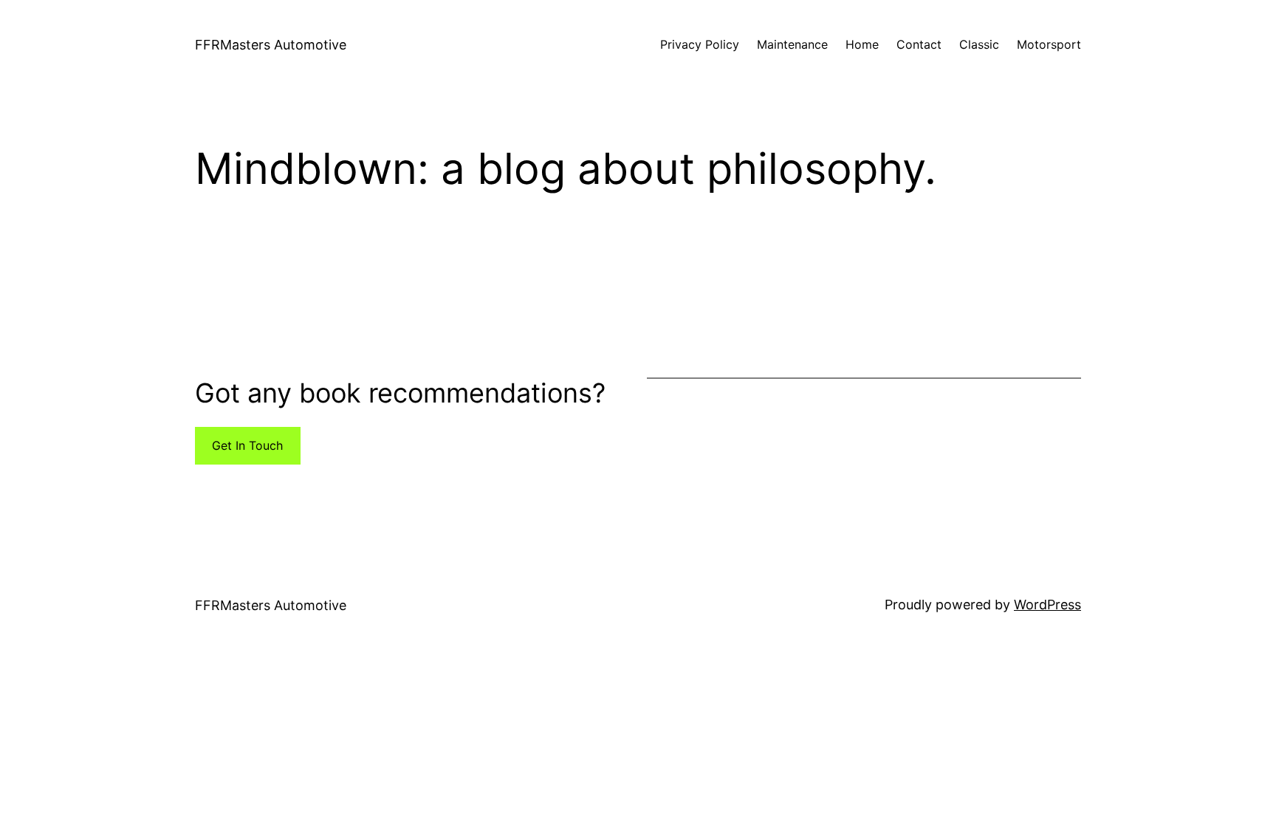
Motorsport (1049, 44)
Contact (918, 44)
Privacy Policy (699, 44)
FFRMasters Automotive (270, 44)
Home (862, 44)
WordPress (1047, 604)
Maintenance (792, 44)
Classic (979, 44)
